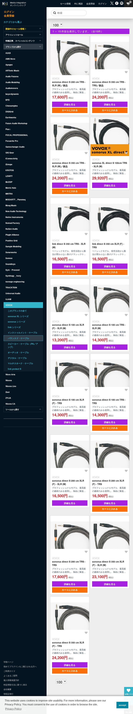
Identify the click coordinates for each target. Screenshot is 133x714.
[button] (113, 705)
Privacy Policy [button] (13, 708)
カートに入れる (70, 110)
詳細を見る (69, 104)
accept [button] (122, 705)
